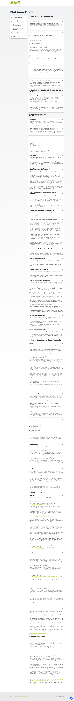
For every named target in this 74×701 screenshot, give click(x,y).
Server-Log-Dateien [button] (34, 419)
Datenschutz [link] (16, 696)
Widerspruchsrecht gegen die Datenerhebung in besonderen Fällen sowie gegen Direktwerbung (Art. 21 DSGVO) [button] (44, 220)
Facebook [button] (31, 495)
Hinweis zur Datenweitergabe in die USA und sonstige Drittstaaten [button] (42, 193)
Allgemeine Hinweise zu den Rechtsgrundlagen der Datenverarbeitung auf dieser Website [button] (41, 169)
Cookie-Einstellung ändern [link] (34, 389)
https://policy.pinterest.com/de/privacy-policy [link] (37, 633)
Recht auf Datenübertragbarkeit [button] (37, 258)
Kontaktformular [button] (33, 444)
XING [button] (30, 585)
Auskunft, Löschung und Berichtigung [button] (38, 269)
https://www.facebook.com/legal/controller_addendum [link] (50, 534)
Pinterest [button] (31, 608)
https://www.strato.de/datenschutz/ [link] (35, 102)
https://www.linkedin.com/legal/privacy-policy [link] (37, 580)
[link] (15, 2)
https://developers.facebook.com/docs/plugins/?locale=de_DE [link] (40, 504)
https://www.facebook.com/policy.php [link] (53, 548)
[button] (71, 698)
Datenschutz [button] (32, 119)
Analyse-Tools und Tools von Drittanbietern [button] (40, 80)
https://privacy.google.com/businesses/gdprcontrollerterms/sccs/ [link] (42, 680)
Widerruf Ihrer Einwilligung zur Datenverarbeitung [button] (41, 210)
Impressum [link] (12, 696)
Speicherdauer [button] (33, 155)
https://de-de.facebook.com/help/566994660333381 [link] (42, 548)
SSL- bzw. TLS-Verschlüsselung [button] (37, 315)
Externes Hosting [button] (33, 95)
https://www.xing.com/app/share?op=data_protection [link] (53, 604)
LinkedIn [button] (31, 552)
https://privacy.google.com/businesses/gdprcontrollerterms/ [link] (52, 679)
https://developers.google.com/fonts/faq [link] (36, 647)
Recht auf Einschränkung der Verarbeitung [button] (39, 280)
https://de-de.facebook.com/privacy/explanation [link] (44, 516)
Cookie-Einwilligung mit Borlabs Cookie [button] (39, 393)
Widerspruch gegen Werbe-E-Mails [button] (38, 329)
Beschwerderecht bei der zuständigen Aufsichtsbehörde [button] (43, 248)
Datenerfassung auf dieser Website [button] (38, 32)
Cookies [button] (31, 343)
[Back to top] (73, 694)
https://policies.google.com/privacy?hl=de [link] (36, 648)
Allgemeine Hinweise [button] (34, 21)
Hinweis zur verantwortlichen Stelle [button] (38, 137)
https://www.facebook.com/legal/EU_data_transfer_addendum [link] (40, 547)
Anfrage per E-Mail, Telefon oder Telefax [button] (39, 468)
